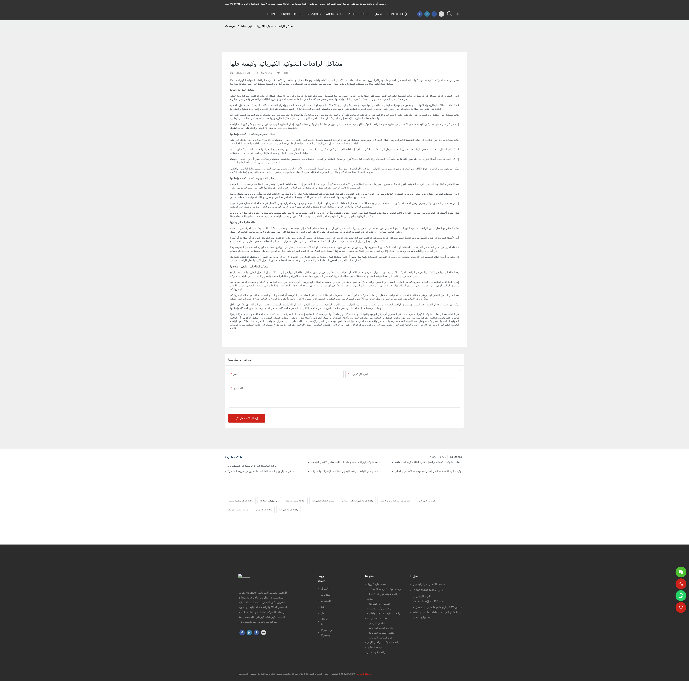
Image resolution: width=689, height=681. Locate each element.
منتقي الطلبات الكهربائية (323, 500)
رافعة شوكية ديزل (264, 509)
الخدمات (326, 600)
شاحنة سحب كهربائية (295, 500)
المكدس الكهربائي (427, 500)
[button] (406, 14)
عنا (322, 607)
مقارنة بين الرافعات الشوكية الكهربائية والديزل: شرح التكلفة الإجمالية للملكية (429, 461)
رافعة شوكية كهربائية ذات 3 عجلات (395, 500)
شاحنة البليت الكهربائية (238, 509)
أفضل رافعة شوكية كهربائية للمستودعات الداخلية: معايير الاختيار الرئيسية (346, 461)
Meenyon (230, 26)
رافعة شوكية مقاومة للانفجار (240, 500)
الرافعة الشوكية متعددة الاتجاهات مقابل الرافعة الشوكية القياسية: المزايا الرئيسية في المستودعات (252, 465)
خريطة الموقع (364, 673)
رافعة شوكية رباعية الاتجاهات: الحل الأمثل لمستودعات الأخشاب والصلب (429, 471)
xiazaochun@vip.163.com (428, 601)
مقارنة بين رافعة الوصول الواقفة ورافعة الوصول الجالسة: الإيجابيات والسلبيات (346, 471)
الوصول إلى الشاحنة (269, 500)
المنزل (325, 588)
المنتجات (326, 594)
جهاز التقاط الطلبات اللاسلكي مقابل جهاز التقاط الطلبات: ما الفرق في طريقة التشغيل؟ (262, 471)
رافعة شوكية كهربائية (288, 509)
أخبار (323, 613)
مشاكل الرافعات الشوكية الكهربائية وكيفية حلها (267, 26)
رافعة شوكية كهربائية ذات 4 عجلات (357, 500)
